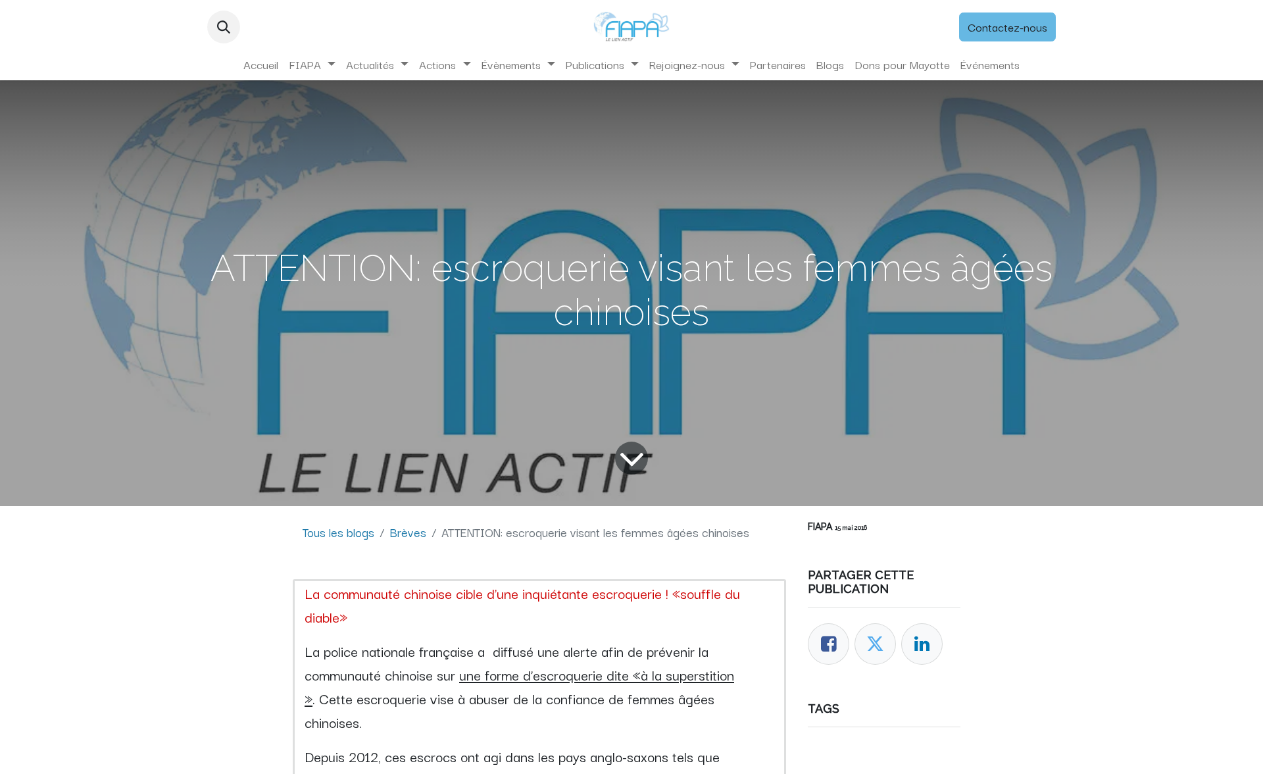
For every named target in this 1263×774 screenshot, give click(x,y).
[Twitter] (875, 644)
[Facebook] (828, 644)
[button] (223, 27)
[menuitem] (261, 64)
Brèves (407, 532)
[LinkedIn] (922, 644)
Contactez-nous (1007, 27)
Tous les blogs (338, 532)
